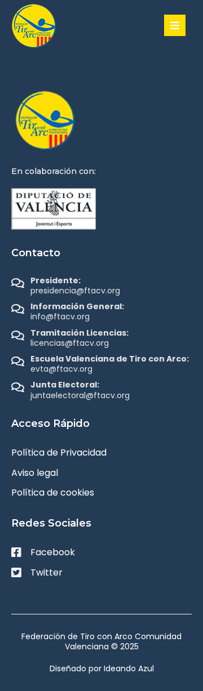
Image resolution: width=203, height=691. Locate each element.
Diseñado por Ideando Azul (102, 668)
